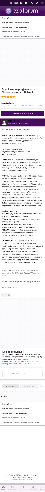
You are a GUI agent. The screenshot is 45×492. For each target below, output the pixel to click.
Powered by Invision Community (22, 479)
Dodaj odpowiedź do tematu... (18, 373)
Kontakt (30, 477)
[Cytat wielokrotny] (3, 295)
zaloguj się (35, 357)
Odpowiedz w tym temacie (22, 113)
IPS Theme (9, 475)
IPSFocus (19, 475)
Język (26, 475)
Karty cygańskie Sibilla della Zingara (30, 105)
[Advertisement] (22, 63)
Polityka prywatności (19, 477)
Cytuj (8, 295)
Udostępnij (11, 386)
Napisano (18, 124)
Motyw (33, 475)
